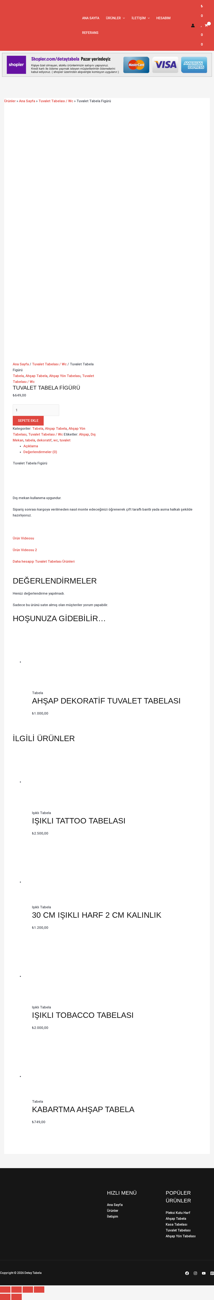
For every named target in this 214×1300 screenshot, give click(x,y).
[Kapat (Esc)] (39, 1289)
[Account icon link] (193, 25)
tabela (30, 440)
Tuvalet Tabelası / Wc (55, 101)
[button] (123, 18)
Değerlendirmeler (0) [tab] (40, 452)
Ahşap (84, 434)
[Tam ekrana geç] (16, 1289)
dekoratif (44, 440)
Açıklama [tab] (30, 446)
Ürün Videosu (23, 538)
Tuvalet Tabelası (178, 1230)
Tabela (18, 376)
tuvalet (65, 440)
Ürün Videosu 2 (25, 550)
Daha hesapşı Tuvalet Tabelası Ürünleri (44, 561)
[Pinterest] (212, 1273)
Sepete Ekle (28, 421)
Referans (90, 33)
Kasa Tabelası (176, 1224)
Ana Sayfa (90, 18)
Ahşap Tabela (36, 376)
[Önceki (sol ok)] (5, 1297)
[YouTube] (204, 1273)
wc (55, 440)
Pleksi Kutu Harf (178, 1213)
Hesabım (163, 18)
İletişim (139, 18)
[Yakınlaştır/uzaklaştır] (5, 1289)
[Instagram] (195, 1273)
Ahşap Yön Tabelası (64, 376)
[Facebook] (187, 1273)
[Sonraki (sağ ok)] (16, 1297)
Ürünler (113, 18)
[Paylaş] (28, 1289)
